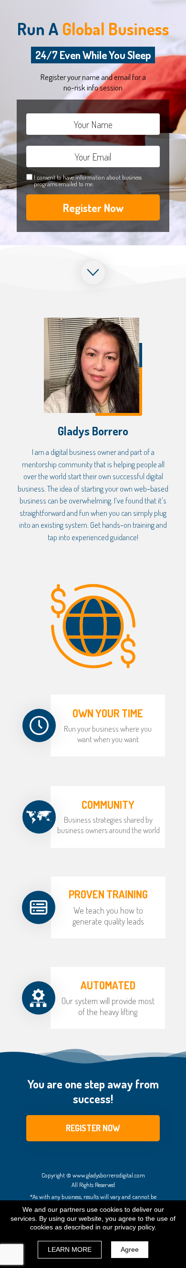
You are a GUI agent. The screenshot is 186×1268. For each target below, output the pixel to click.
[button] (93, 1128)
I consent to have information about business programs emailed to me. (88, 181)
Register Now (93, 207)
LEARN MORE (70, 1249)
